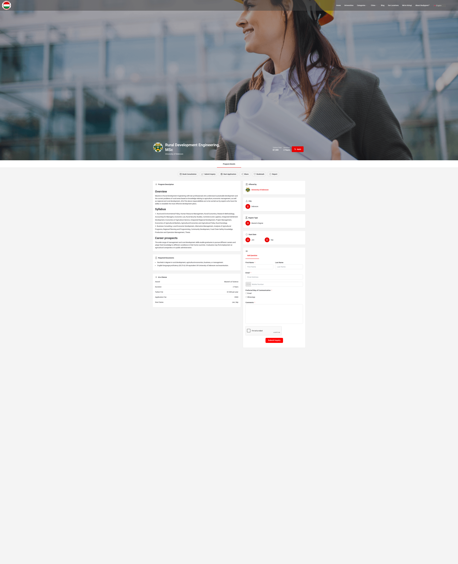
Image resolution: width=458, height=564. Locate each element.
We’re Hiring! (407, 5)
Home (338, 5)
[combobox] (248, 284)
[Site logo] (7, 5)
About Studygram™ (422, 5)
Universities (348, 5)
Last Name (279, 262)
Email (247, 273)
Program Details (229, 164)
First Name (249, 262)
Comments (249, 302)
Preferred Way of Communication (258, 290)
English (438, 5)
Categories (361, 5)
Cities (373, 5)
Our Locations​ (393, 5)
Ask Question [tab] (252, 255)
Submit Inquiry (274, 340)
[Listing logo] (158, 147)
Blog (382, 5)
